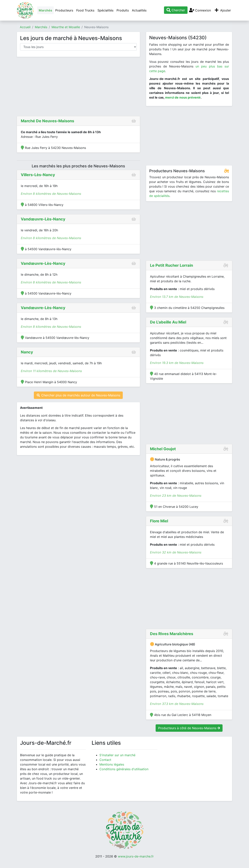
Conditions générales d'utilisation (123, 769)
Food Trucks (85, 10)
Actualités (139, 10)
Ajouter (225, 10)
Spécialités (105, 10)
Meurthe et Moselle (66, 27)
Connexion (202, 10)
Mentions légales (111, 764)
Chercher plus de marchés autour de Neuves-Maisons (80, 395)
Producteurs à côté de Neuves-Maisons (187, 728)
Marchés (45, 10)
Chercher (178, 10)
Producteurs (64, 10)
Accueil (25, 27)
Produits (123, 10)
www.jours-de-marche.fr (136, 856)
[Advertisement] (78, 87)
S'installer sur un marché (117, 755)
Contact (105, 760)
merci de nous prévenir (183, 97)
